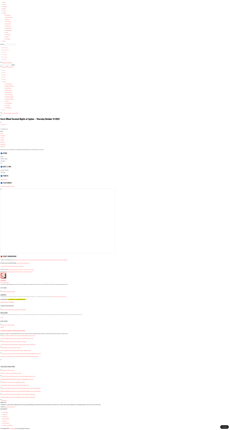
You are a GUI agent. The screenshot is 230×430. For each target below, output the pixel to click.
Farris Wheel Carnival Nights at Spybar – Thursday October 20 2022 (19, 271)
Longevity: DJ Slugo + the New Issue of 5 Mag (12, 330)
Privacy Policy (6, 423)
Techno (7, 36)
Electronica (8, 26)
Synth (6, 32)
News (4, 2)
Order (1, 317)
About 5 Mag (5, 54)
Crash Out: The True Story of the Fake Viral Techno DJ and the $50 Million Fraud (19, 356)
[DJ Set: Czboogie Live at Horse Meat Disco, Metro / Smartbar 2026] (10, 347)
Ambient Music (8, 17)
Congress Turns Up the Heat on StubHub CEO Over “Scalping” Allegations (17, 397)
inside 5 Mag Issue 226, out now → (60, 296)
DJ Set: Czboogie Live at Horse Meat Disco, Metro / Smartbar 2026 (15, 350)
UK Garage (7, 39)
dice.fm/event (3, 179)
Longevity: (3, 294)
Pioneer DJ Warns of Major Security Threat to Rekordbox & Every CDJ (16, 338)
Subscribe (5, 414)
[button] (224, 427)
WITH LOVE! (4, 312)
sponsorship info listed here (22, 263)
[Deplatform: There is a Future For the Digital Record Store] (12, 382)
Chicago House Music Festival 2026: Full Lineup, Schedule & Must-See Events (17, 344)
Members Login (5, 47)
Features (5, 6)
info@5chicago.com (10, 406)
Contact (5, 421)
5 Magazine (3, 124)
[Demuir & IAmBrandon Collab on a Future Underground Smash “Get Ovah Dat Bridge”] (20, 388)
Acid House (8, 15)
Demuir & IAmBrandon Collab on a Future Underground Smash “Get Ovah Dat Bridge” (20, 391)
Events (4, 10)
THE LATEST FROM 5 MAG (7, 366)
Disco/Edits (8, 23)
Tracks (4, 4)
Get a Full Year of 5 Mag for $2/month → (17, 299)
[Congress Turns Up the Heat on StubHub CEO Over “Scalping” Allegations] (17, 394)
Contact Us (4, 59)
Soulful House (8, 30)
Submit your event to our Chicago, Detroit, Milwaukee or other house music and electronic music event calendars (41, 259)
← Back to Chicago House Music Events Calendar (12, 266)
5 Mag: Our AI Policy (7, 425)
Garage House (8, 28)
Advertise (4, 52)
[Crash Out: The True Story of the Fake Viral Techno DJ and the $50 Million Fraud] (20, 353)
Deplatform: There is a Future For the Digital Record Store (14, 385)
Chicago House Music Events (7, 186)
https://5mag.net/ (4, 282)
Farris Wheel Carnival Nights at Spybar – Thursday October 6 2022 (21, 269)
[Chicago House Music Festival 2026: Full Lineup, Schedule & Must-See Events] (13, 341)
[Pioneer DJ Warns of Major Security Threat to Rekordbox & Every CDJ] (17, 335)
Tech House (8, 34)
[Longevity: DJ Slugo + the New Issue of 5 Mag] (7, 325)
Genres (4, 13)
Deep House (8, 21)
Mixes (4, 8)
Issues (2, 327)
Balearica (7, 19)
